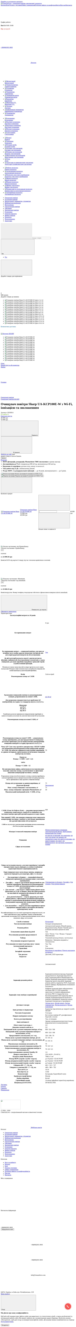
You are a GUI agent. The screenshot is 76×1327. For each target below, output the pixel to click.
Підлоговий (49, 921)
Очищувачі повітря (11, 198)
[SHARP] (7, 334)
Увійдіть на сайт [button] (6, 454)
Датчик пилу (49, 1003)
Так (46, 652)
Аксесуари (8, 221)
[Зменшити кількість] (54, 503)
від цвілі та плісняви (65, 839)
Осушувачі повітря (11, 199)
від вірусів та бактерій (52, 835)
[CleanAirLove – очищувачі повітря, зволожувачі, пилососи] (11, 1109)
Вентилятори (9, 205)
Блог (7, 5)
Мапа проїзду (5, 1294)
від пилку (52, 837)
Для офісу (66, 882)
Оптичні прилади (11, 214)
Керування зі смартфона (53, 950)
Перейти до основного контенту (12, 1)
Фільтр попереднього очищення (56, 830)
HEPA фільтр (67, 831)
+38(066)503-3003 (7, 47)
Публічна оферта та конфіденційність (47, 5)
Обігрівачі (8, 208)
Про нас (63, 5)
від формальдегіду (55, 841)
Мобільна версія (36, 1127)
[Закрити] (16, 485)
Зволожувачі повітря (12, 210)
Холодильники (10, 219)
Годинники (8, 212)
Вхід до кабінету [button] (10, 1162)
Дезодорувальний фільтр (53, 831)
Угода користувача (7, 1321)
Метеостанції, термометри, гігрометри (18, 201)
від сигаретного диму (55, 838)
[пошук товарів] (16, 231)
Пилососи (8, 217)
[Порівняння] (16, 267)
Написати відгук (6, 416)
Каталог (3, 5)
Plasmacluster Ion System (53, 833)
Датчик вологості (60, 1005)
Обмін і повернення (28, 5)
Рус (6, 257)
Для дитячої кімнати (58, 884)
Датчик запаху (59, 1003)
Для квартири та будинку (53, 882)
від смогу (59, 841)
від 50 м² (48, 697)
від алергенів (65, 835)
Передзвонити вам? (7, 1229)
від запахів (60, 837)
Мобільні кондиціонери (13, 203)
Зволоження (49, 785)
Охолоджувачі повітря (12, 206)
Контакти (69, 5)
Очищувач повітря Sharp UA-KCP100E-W (28, 510)
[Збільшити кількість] (54, 520)
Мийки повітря (10, 215)
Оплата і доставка (15, 5)
